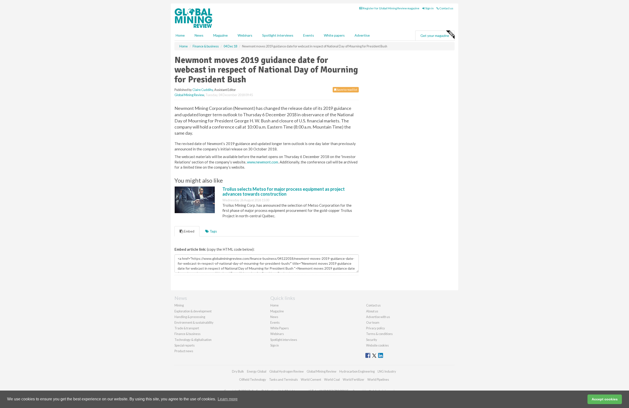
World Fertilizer (353, 379)
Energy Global (256, 371)
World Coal (332, 379)
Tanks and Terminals (283, 379)
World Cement (311, 379)
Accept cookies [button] (605, 399)
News (274, 317)
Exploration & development (193, 311)
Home (180, 35)
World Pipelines (378, 379)
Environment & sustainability (194, 322)
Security (371, 340)
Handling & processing (189, 317)
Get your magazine (434, 35)
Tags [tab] (213, 231)
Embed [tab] (188, 231)
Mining (179, 305)
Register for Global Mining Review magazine (390, 8)
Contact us (446, 8)
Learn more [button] (228, 399)
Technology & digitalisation (193, 340)
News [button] (199, 35)
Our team (372, 322)
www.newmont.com (262, 162)
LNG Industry (387, 371)
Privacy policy (375, 328)
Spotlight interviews (277, 35)
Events (308, 35)
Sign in (429, 8)
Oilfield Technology (252, 379)
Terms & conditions (379, 334)
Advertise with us (378, 317)
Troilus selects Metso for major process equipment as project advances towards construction (283, 191)
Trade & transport (186, 328)
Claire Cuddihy (202, 90)
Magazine (220, 35)
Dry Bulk (238, 371)
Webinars (245, 35)
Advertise (362, 35)
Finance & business (187, 334)
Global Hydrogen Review (286, 371)
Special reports (184, 345)
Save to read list (346, 89)
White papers (334, 35)
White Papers (279, 328)
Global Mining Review (189, 95)
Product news (183, 351)
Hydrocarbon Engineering (357, 371)
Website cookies (377, 345)
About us (372, 311)
